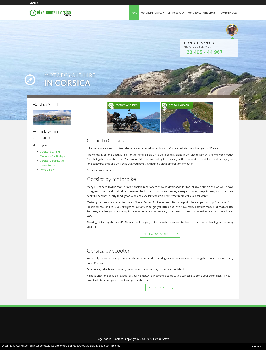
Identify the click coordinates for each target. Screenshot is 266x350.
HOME (134, 12)
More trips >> (48, 169)
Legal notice (104, 339)
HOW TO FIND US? (228, 12)
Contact (118, 339)
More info (156, 287)
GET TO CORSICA (176, 12)
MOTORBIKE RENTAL (151, 12)
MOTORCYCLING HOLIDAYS (201, 12)
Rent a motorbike (156, 234)
